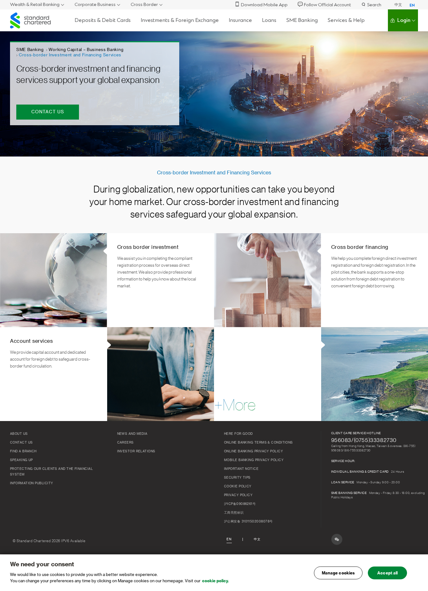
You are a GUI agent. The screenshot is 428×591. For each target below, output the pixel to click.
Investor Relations (136, 451)
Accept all (387, 573)
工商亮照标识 (234, 512)
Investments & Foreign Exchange (180, 20)
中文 (398, 4)
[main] (214, 572)
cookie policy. (215, 580)
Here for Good (238, 433)
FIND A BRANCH (23, 451)
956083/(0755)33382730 (364, 440)
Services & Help (346, 20)
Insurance (240, 20)
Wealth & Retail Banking (35, 5)
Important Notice (241, 468)
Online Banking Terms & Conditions (258, 442)
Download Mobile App (264, 5)
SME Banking (302, 20)
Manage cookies (338, 573)
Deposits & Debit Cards (103, 20)
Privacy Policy (238, 495)
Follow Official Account (327, 5)
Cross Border (144, 5)
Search (374, 5)
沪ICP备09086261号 (240, 504)
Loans (269, 20)
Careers (125, 442)
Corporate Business (95, 5)
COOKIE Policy (238, 486)
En (229, 539)
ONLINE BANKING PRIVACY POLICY (253, 451)
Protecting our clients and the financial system (51, 471)
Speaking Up (21, 460)
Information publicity (31, 483)
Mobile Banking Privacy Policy (254, 460)
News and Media (132, 433)
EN (412, 5)
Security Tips (237, 477)
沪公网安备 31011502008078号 (248, 521)
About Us (19, 433)
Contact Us (21, 442)
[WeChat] (336, 539)
